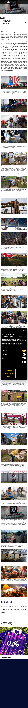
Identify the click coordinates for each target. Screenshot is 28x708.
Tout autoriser (9, 370)
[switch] (24, 354)
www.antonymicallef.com (7, 72)
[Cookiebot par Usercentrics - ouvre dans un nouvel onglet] (20, 330)
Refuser (8, 376)
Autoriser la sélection (9, 373)
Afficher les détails (20, 366)
